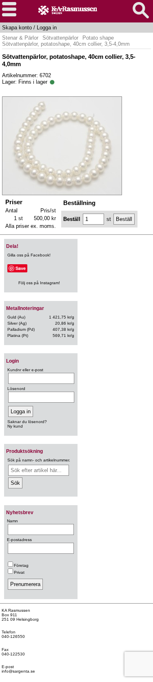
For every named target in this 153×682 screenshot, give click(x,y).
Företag (21, 565)
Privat (19, 572)
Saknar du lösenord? (27, 421)
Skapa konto (17, 28)
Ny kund (15, 426)
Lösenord (16, 388)
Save (21, 268)
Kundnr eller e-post (25, 370)
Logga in (47, 28)
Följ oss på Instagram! (39, 283)
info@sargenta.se (18, 671)
